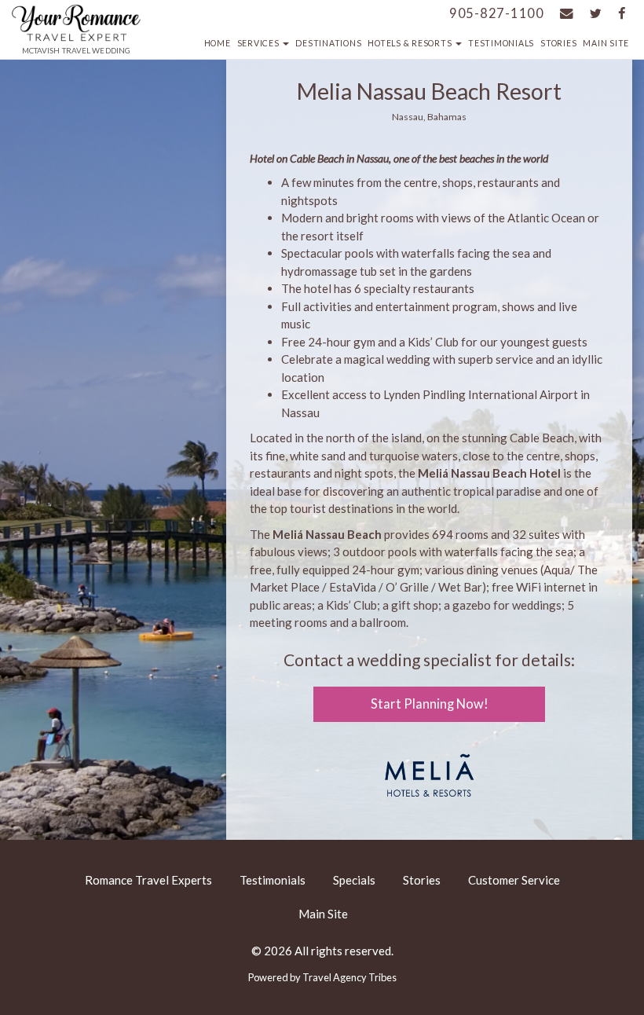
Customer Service (514, 880)
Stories (558, 43)
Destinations (328, 43)
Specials (354, 880)
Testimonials (501, 43)
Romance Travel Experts (148, 880)
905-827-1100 (496, 13)
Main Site (606, 43)
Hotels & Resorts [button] (411, 43)
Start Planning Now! (429, 704)
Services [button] (259, 43)
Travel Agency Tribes (349, 977)
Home (217, 43)
